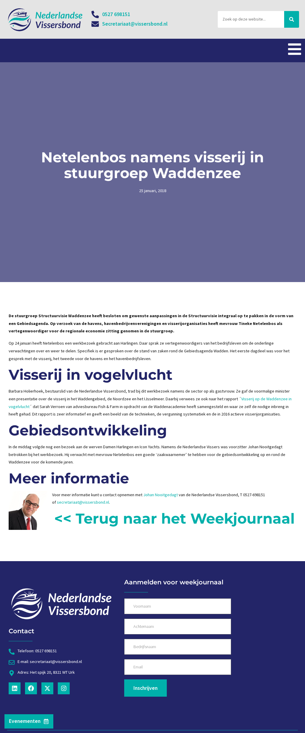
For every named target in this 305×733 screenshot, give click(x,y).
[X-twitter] (47, 688)
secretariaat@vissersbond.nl (83, 502)
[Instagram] (64, 688)
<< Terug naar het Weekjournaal (174, 518)
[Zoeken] (291, 19)
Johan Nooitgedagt (160, 494)
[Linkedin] (15, 688)
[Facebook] (31, 688)
